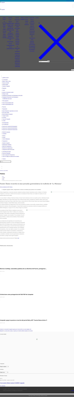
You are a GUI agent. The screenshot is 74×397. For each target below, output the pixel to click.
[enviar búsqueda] (48, 61)
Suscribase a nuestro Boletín (70, 0)
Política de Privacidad (36, 395)
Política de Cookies (44, 395)
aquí (18, 238)
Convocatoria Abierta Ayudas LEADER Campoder (12, 383)
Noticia (10, 187)
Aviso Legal (31, 395)
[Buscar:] (44, 61)
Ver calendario (2, 385)
